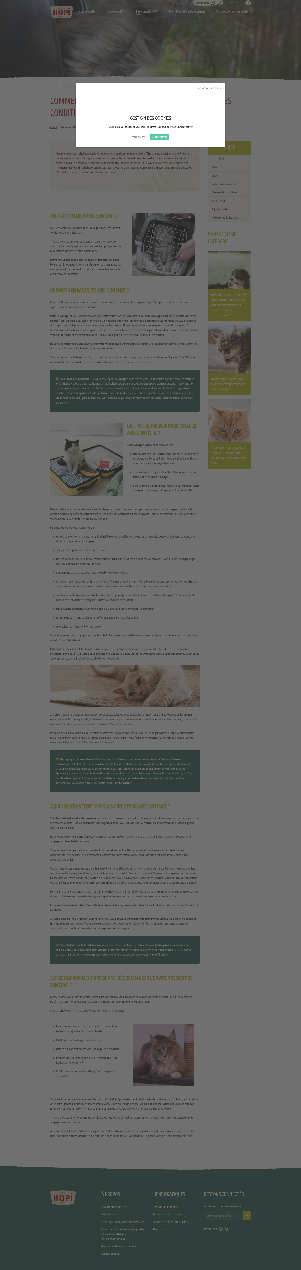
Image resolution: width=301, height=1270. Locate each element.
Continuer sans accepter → (208, 88)
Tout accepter (160, 137)
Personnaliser (138, 137)
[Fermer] (150, 635)
